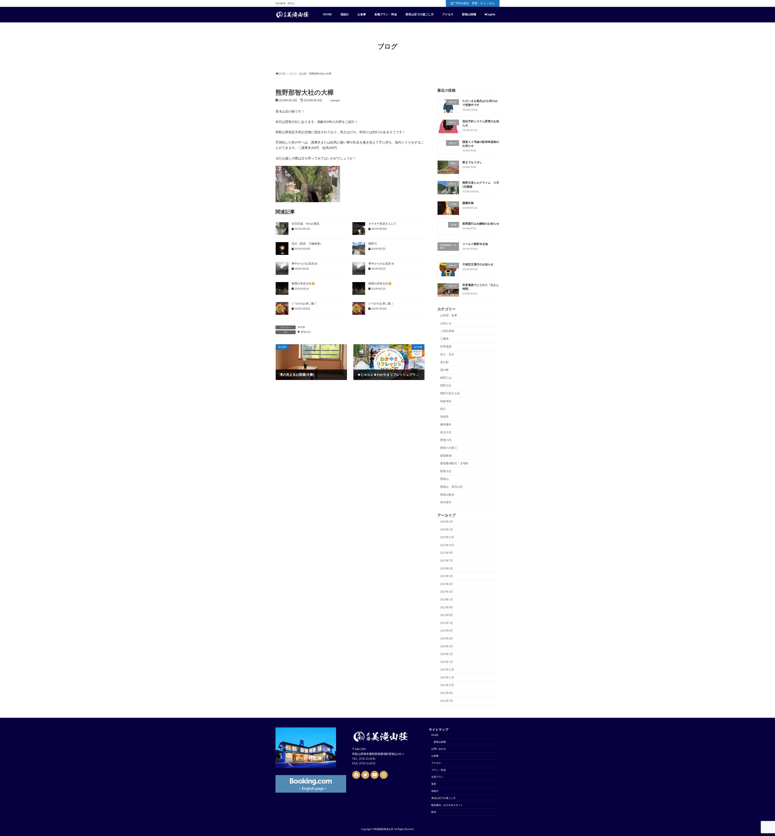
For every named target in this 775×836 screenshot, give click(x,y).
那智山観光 (447, 494)
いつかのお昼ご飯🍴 (305, 303)
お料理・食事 (448, 315)
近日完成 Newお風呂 (305, 223)
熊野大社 (445, 385)
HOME (435, 735)
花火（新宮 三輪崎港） (307, 243)
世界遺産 (445, 346)
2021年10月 (447, 685)
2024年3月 (446, 521)
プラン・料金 (438, 770)
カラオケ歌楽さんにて (382, 223)
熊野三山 (445, 377)
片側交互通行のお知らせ (477, 264)
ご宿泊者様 (447, 331)
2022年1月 (446, 661)
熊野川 (372, 243)
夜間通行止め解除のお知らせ (480, 223)
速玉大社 (445, 432)
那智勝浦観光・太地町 (454, 463)
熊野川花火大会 (450, 393)
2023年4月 (446, 584)
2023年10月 (447, 545)
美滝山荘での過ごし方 (443, 798)
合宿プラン (437, 777)
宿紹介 (435, 791)
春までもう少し (472, 162)
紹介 (443, 408)
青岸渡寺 (445, 502)
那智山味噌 (440, 742)
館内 (433, 812)
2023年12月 (447, 537)
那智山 (444, 478)
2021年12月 (447, 669)
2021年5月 (446, 700)
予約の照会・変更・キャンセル (474, 3)
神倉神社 (445, 401)
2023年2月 (446, 591)
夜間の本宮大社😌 (303, 283)
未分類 (301, 327)
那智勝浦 (445, 455)
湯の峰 (444, 369)
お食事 (435, 755)
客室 (433, 784)
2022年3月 (446, 646)
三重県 (444, 338)
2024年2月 (446, 529)
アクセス (436, 763)
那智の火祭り (448, 447)
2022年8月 (446, 615)
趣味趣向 (445, 424)
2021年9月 (446, 693)
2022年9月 (446, 607)
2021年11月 (447, 677)
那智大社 (306, 332)
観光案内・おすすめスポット (447, 805)
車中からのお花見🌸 (305, 263)
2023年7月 (446, 560)
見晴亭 (444, 416)
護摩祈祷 (468, 203)
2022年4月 (446, 638)
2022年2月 (446, 654)
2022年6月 (446, 630)
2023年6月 (446, 568)
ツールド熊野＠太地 (475, 244)
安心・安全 (447, 354)
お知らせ (445, 323)
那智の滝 (445, 440)
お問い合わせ (438, 749)
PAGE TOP (754, 807)
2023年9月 (446, 552)
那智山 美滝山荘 (451, 486)
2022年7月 (446, 623)
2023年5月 (446, 576)
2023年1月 (446, 599)
